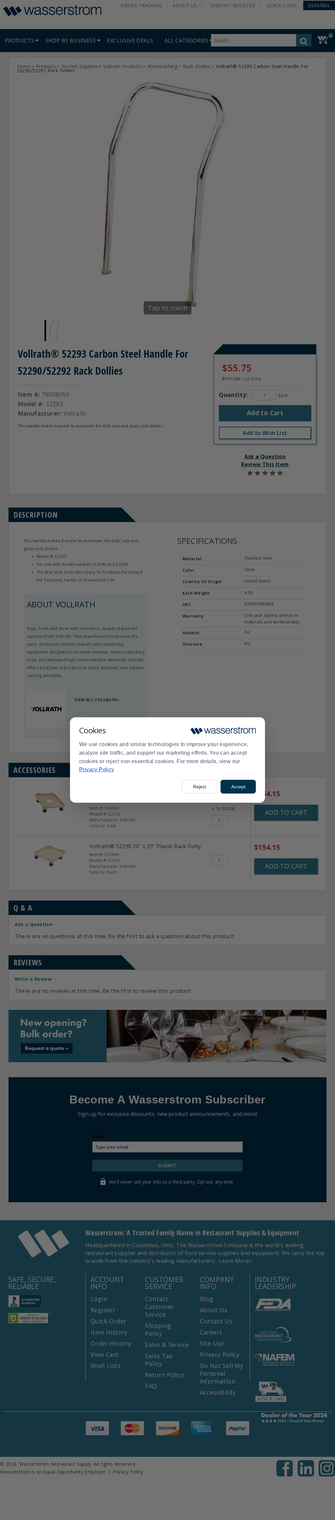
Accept (238, 786)
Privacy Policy (96, 769)
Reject (199, 786)
